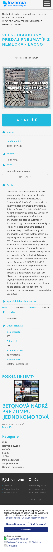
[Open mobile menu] (47, 3)
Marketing (12, 546)
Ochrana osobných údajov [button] (34, 517)
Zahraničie (7, 427)
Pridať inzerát (10, 492)
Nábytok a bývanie (11, 445)
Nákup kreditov (11, 489)
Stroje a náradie (10, 463)
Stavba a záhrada (10, 459)
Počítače (6, 449)
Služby (5, 456)
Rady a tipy (35, 499)
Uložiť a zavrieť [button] (38, 524)
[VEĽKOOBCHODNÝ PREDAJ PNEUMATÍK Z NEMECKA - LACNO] (26, 87)
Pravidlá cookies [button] (12, 517)
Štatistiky (36, 542)
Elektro (5, 442)
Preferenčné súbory (17, 542)
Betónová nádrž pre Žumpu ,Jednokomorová (25, 411)
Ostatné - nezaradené (17, 363)
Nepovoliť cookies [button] (15, 524)
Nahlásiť (25, 176)
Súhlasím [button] (26, 530)
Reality (5, 452)
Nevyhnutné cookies (17, 539)
